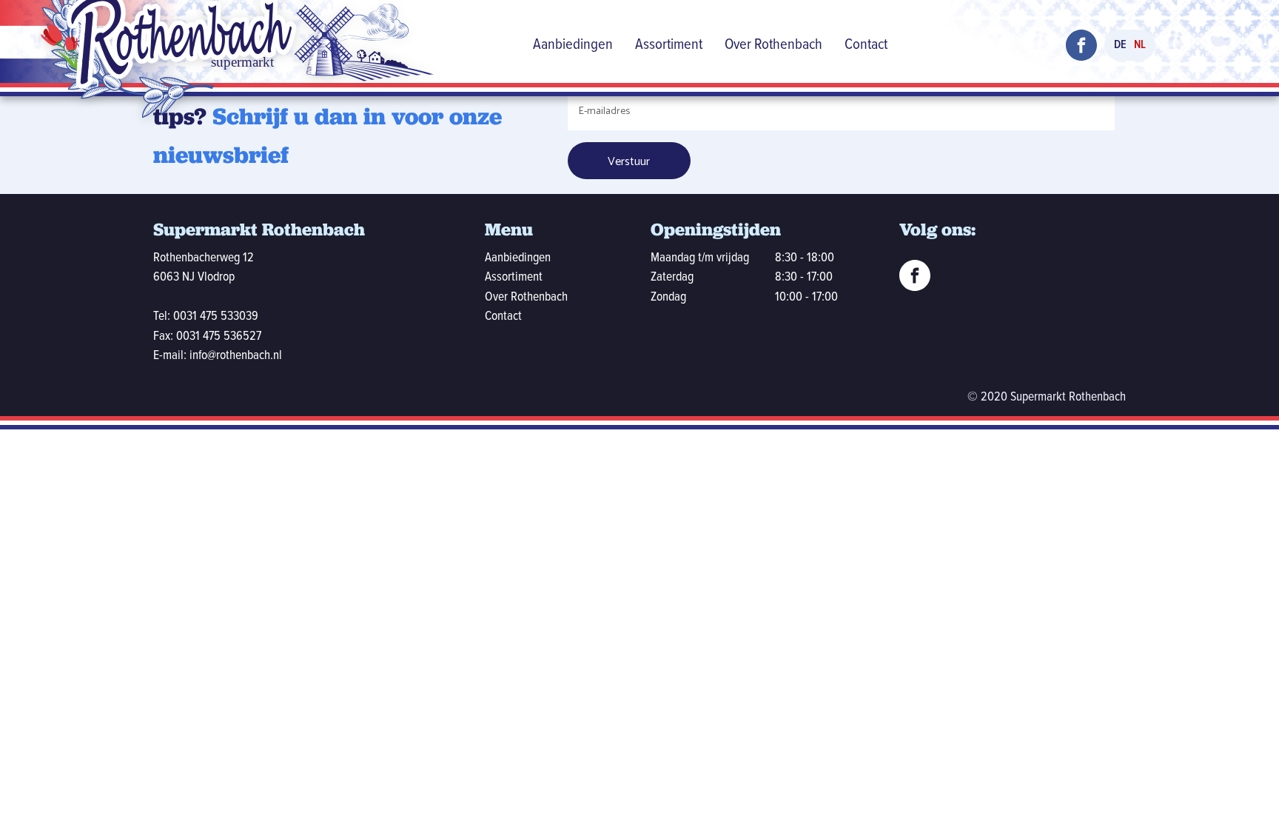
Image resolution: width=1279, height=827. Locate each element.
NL (1140, 45)
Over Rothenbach (773, 45)
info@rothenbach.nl (235, 355)
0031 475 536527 (218, 336)
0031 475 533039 (215, 316)
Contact (866, 45)
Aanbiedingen (573, 45)
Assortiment (668, 45)
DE (1120, 45)
